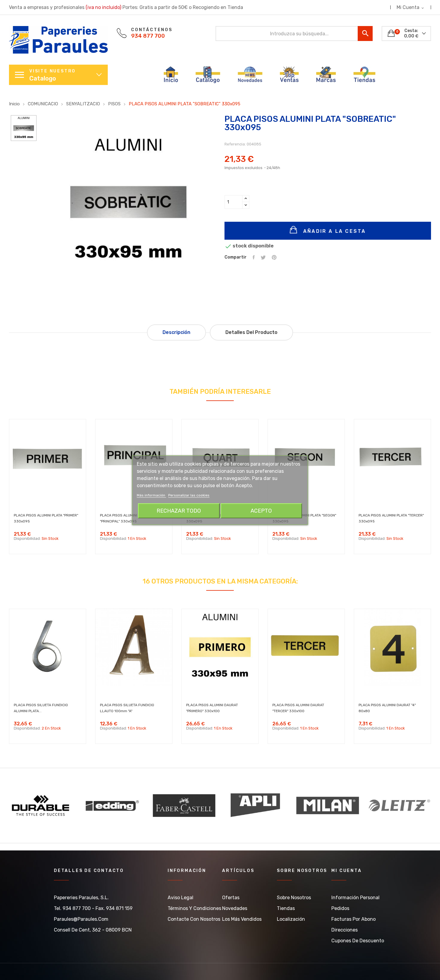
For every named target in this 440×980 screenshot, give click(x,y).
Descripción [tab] (176, 332)
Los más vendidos (242, 919)
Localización (291, 919)
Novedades (234, 908)
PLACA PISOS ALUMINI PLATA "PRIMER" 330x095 (46, 518)
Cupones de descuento (357, 940)
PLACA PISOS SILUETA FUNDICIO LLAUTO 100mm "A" (127, 708)
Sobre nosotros (294, 897)
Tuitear (263, 257)
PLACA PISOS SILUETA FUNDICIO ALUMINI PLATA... (41, 708)
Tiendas (286, 908)
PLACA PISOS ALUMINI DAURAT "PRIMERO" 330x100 (212, 708)
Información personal (355, 897)
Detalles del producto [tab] (251, 332)
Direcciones (344, 930)
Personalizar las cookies (189, 495)
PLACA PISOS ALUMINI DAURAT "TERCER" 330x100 (298, 708)
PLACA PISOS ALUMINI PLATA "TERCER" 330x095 (391, 518)
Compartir (254, 257)
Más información (151, 495)
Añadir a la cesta (333, 231)
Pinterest (274, 257)
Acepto (261, 511)
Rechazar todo (179, 511)
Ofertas (230, 897)
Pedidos (340, 908)
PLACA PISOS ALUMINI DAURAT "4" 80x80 (387, 708)
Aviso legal (180, 897)
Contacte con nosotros (194, 919)
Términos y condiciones (194, 908)
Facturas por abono (353, 919)
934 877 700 (148, 36)
